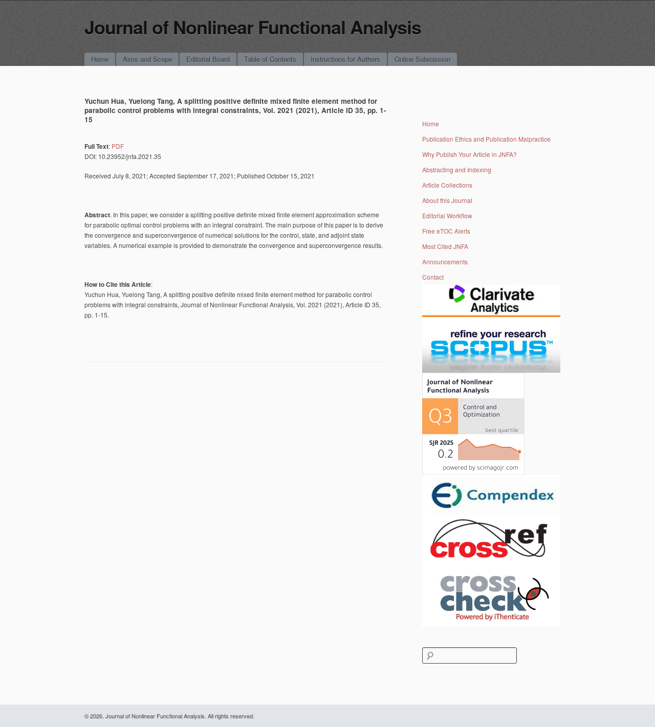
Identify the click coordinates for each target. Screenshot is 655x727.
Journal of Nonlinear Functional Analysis (252, 26)
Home (99, 59)
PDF (118, 146)
